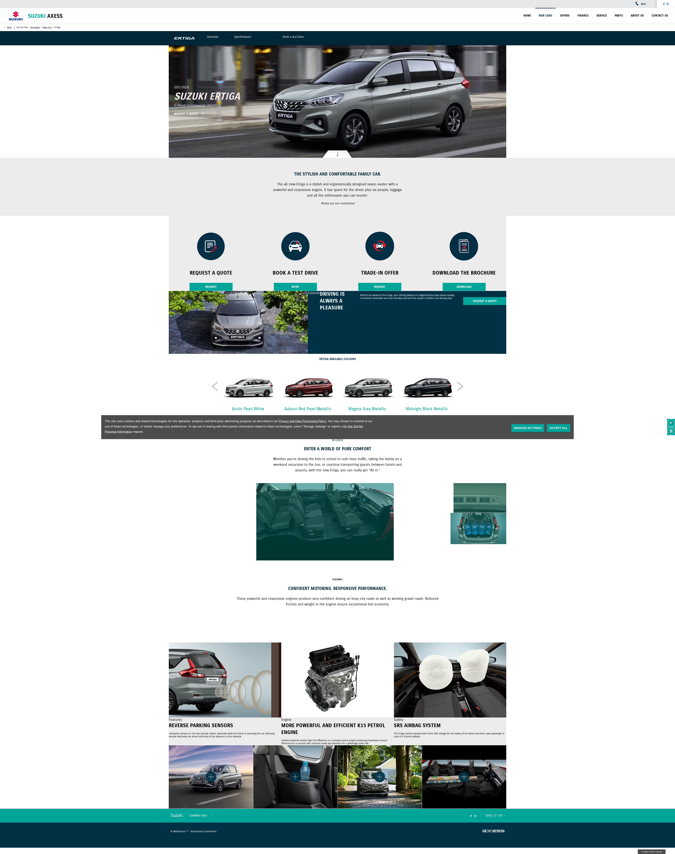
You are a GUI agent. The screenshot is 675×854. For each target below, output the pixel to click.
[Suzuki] (16, 16)
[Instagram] (668, 4)
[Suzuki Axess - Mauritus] (45, 16)
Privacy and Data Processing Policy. (303, 421)
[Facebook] (664, 4)
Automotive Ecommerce (203, 831)
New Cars (47, 27)
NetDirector (179, 831)
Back (9, 27)
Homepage (35, 27)
